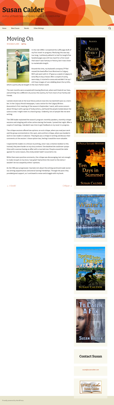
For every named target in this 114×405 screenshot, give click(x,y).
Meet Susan (15, 28)
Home (4, 28)
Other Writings (39, 28)
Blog (24, 44)
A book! (11, 185)
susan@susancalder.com (90, 370)
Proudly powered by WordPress (13, 400)
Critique (67, 185)
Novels (26, 28)
